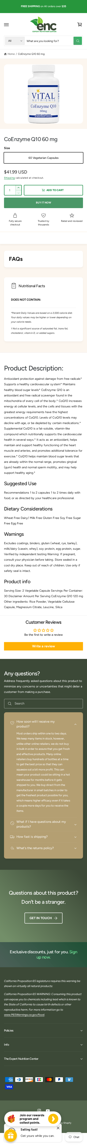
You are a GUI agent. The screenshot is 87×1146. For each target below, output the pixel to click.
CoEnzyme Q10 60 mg (31, 53)
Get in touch (41, 918)
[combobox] (54, 41)
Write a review (43, 646)
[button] (6, 24)
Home (11, 53)
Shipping (9, 177)
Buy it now (43, 202)
